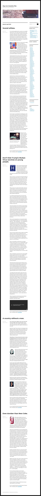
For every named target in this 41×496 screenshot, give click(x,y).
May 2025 (31, 59)
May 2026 (31, 49)
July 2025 (31, 57)
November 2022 (32, 80)
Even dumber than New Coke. (15, 413)
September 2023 (32, 73)
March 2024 (31, 69)
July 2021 (31, 90)
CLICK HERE (20, 151)
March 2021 (31, 93)
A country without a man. (13, 318)
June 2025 (31, 58)
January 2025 (32, 62)
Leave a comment (5, 32)
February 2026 (32, 51)
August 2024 (31, 66)
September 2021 (32, 88)
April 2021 (31, 92)
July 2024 (31, 67)
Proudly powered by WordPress (13, 492)
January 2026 (32, 52)
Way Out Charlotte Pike (9, 6)
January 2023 (32, 78)
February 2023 (32, 77)
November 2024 (32, 64)
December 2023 (32, 71)
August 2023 (31, 74)
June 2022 (31, 82)
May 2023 (31, 75)
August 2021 (31, 89)
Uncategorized (32, 102)
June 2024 (31, 68)
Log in (31, 108)
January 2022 (32, 85)
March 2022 (31, 84)
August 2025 (31, 56)
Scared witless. (9, 28)
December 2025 (32, 53)
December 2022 (32, 79)
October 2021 (32, 87)
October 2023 (32, 72)
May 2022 (31, 83)
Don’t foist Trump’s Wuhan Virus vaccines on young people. (14, 160)
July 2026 (31, 47)
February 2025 (32, 61)
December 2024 (32, 63)
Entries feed (31, 109)
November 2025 (32, 54)
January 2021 (32, 95)
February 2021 (32, 94)
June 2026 (31, 48)
